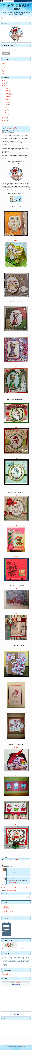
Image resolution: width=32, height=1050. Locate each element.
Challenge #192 (8, 96)
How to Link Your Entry (8, 911)
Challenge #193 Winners (10, 91)
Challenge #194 (8, 90)
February (7, 114)
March (6, 112)
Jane (2, 66)
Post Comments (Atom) (12, 890)
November (7, 99)
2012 (5, 117)
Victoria (16, 650)
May (6, 109)
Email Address (5, 48)
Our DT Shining (6, 908)
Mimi (16, 130)
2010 (5, 120)
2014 (5, 85)
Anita (16, 588)
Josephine (16, 335)
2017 (5, 80)
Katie (16, 681)
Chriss (16, 824)
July (6, 106)
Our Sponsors (6, 912)
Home (16, 887)
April (6, 110)
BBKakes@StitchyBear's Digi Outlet (18, 1046)
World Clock (16, 1014)
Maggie (16, 495)
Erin (16, 525)
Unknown (9, 878)
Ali (16, 427)
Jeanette (3, 67)
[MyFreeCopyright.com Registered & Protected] (7, 974)
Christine (4, 62)
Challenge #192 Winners (10, 94)
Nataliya (16, 240)
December (7, 88)
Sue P (3, 71)
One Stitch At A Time (16, 7)
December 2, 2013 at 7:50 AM (13, 875)
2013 (5, 87)
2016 (5, 82)
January (7, 115)
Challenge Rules (6, 910)
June (6, 107)
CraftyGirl (4, 63)
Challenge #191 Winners (10, 98)
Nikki (16, 712)
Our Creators (5, 907)
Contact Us (5, 914)
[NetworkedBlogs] (16, 982)
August (6, 104)
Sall (2, 70)
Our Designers (6, 906)
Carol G (16, 747)
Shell (16, 366)
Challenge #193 (8, 93)
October (7, 101)
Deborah (3, 64)
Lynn (16, 775)
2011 (5, 118)
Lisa (16, 209)
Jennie (3, 69)
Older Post (28, 887)
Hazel (16, 304)
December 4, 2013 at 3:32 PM (13, 882)
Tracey (3, 73)
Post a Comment (5, 884)
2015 (5, 83)
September (7, 102)
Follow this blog (16, 984)
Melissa (16, 556)
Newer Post (3, 887)
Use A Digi (16, 859)
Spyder (8, 869)
